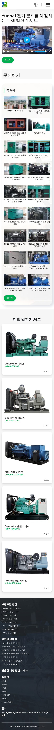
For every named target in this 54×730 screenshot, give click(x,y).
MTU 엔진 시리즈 (14, 473)
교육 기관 (6, 695)
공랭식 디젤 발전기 (10, 664)
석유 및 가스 (8, 702)
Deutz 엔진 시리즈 (15, 419)
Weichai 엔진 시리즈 (11, 629)
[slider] (15, 51)
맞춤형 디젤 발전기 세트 (15, 670)
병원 (5, 692)
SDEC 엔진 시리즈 (10, 622)
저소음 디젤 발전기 (10, 643)
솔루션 (5, 677)
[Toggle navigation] (48, 5)
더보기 (8, 60)
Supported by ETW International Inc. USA (27, 726)
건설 (5, 681)
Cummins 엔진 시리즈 (17, 527)
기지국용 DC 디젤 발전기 (12, 661)
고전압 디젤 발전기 (10, 657)
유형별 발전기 (9, 639)
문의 (4, 708)
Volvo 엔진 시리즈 (15, 364)
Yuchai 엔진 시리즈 (10, 626)
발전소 (5, 699)
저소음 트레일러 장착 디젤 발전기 (16, 654)
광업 (5, 688)
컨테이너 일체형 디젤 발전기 (14, 647)
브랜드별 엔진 (9, 604)
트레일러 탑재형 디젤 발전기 (14, 650)
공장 (5, 685)
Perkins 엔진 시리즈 (16, 581)
